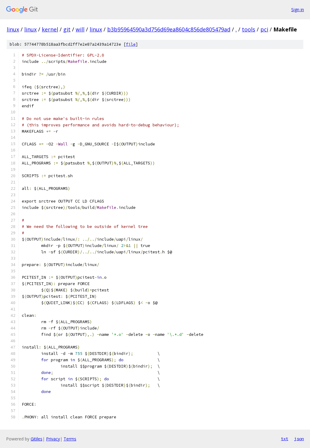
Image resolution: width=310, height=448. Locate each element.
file (131, 44)
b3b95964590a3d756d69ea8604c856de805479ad (168, 29)
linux (13, 29)
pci (264, 29)
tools (248, 29)
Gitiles (36, 439)
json (299, 438)
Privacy (53, 439)
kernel (50, 29)
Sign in (297, 9)
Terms (70, 439)
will (80, 29)
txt (284, 438)
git (67, 29)
